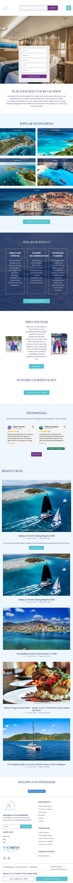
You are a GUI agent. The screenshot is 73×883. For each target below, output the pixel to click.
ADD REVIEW (36, 454)
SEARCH (52, 8)
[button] (68, 8)
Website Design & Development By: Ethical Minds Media (59, 869)
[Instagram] (4, 858)
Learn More (36, 548)
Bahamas (17, 160)
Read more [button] (11, 443)
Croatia (36, 190)
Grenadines (18, 130)
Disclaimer (33, 867)
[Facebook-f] (8, 858)
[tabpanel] (36, 663)
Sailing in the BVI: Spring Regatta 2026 (36, 536)
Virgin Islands (55, 130)
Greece (55, 160)
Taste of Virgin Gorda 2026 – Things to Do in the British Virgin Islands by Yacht (37, 709)
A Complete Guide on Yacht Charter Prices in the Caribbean (36, 764)
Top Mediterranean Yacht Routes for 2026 (36, 653)
